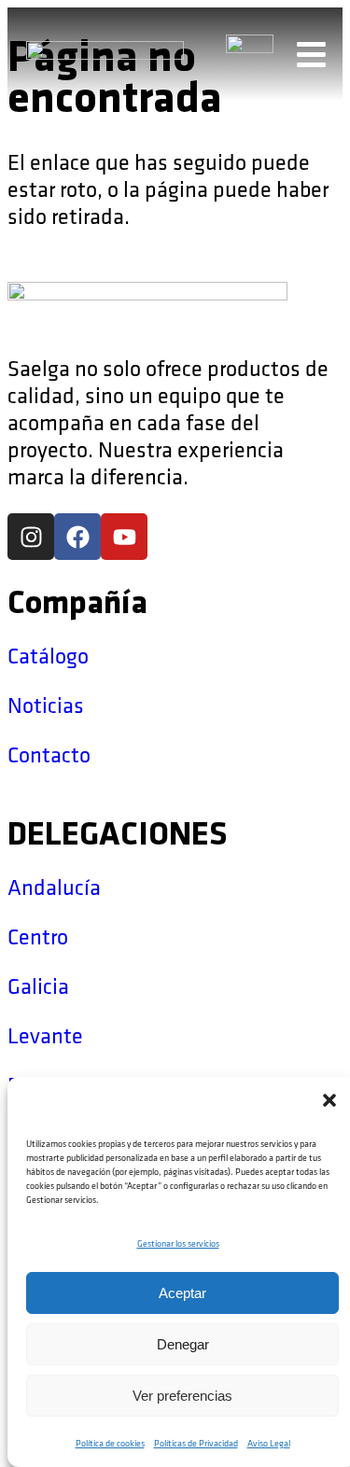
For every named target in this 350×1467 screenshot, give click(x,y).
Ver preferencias (182, 1396)
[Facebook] (77, 536)
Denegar (183, 1344)
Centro (37, 937)
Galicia (38, 986)
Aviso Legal (268, 1443)
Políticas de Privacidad (196, 1443)
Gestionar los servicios (178, 1244)
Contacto (49, 755)
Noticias (45, 706)
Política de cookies (110, 1443)
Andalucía (54, 887)
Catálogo (48, 656)
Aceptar (182, 1293)
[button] (329, 1100)
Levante (45, 1036)
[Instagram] (30, 536)
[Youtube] (124, 536)
